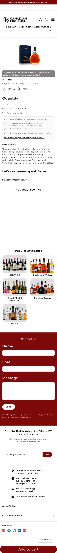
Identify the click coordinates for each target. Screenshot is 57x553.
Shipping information (13, 180)
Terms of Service (18, 417)
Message (10, 378)
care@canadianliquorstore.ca (30, 496)
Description (8, 144)
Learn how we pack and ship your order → (24, 138)
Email (7, 362)
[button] (12, 113)
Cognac (6, 83)
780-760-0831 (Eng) (25, 488)
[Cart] (47, 19)
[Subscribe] (47, 454)
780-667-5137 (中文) (25, 491)
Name (7, 346)
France (34, 83)
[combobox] (28, 31)
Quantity (10, 98)
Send (9, 407)
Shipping (6, 109)
